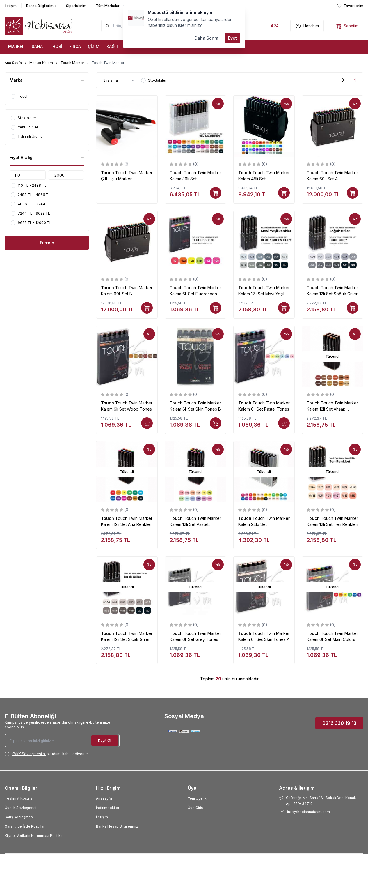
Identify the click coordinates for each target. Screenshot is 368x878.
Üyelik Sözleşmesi (20, 807)
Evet (232, 38)
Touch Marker (72, 63)
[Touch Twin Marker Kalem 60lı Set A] (332, 126)
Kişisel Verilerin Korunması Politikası (35, 835)
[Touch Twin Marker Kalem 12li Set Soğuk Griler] (332, 241)
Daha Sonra (206, 38)
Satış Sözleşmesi (19, 817)
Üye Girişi (196, 807)
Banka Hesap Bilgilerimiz (117, 826)
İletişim (102, 817)
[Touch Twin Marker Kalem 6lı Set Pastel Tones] (264, 356)
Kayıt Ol (104, 740)
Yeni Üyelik (197, 798)
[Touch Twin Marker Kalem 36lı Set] (195, 126)
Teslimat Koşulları (20, 798)
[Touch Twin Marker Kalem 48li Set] (264, 126)
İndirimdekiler (107, 807)
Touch (108, 172)
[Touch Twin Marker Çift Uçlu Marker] (126, 126)
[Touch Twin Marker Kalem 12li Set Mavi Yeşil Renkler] (264, 241)
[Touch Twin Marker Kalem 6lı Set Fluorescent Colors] (195, 241)
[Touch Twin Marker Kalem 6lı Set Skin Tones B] (195, 356)
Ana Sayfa (13, 63)
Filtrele (47, 242)
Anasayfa (104, 798)
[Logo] (39, 26)
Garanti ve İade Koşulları (25, 826)
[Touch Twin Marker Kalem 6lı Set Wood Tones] (126, 356)
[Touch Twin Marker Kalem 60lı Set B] (126, 241)
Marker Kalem (41, 63)
